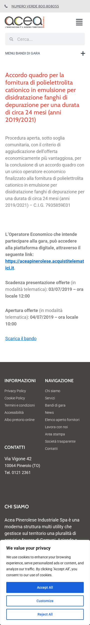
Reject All (45, 614)
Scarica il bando (20, 338)
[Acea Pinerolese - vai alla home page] (33, 22)
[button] (81, 23)
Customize (45, 601)
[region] (45, 582)
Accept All (45, 587)
